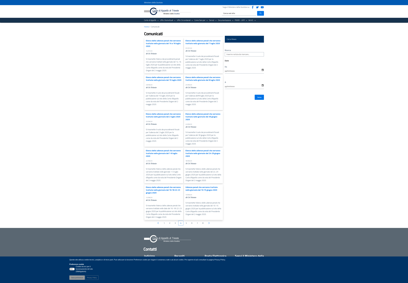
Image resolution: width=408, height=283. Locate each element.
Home (146, 26)
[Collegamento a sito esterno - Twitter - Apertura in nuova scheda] (257, 7)
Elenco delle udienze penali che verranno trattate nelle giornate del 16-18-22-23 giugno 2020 (163, 190)
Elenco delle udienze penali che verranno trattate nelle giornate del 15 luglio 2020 (163, 78)
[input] (244, 71)
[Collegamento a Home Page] (167, 11)
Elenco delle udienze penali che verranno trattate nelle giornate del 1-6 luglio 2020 (163, 153)
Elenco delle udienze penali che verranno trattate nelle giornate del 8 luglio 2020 (203, 78)
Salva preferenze (77, 277)
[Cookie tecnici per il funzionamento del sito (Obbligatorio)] (72, 269)
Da (226, 67)
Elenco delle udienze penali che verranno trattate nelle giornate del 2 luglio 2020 (163, 115)
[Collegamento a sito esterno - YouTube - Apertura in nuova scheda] (262, 7)
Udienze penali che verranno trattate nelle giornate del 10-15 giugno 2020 (202, 188)
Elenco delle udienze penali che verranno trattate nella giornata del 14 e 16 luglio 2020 (163, 43)
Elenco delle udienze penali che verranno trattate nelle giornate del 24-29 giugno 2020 (203, 153)
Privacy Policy (92, 277)
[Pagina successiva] (209, 223)
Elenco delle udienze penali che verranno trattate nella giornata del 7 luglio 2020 (203, 42)
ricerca (228, 50)
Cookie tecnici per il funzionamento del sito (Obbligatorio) (84, 269)
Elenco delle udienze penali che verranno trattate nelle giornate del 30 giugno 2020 (203, 116)
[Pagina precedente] (158, 223)
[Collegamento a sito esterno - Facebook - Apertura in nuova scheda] (252, 7)
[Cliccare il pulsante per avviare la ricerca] (260, 13)
